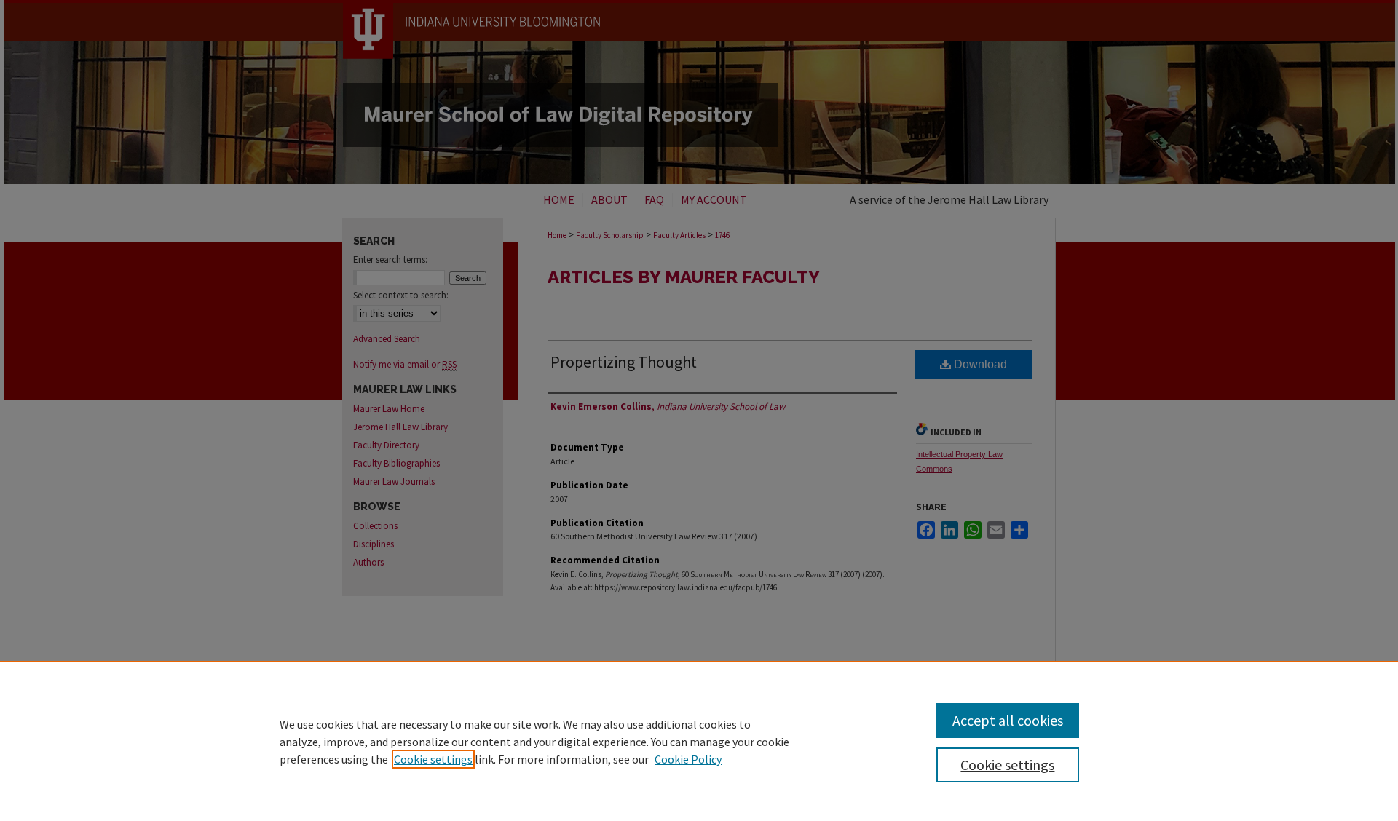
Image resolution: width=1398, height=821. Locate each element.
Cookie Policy (688, 759)
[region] (699, 741)
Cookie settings (433, 759)
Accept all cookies (1007, 720)
